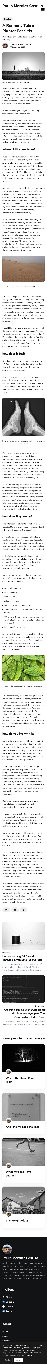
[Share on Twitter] (6, 909)
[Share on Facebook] (15, 909)
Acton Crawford (27, 686)
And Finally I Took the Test (22, 1126)
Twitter (9, 1311)
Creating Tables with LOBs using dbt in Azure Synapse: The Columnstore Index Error (24, 1013)
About (5, 1336)
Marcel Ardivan (14, 82)
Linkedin (10, 1302)
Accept (18, 1360)
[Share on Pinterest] (23, 909)
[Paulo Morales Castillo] (9, 1072)
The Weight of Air (17, 1220)
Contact (6, 1340)
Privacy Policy (18, 1355)
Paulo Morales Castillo (22, 5)
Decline (8, 1360)
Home (5, 1331)
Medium (9, 1306)
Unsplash (25, 82)
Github (9, 1297)
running (7, 19)
